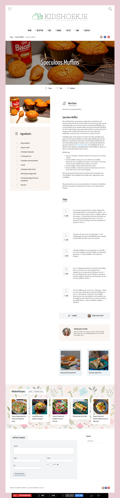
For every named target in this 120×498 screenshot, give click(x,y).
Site (14, 465)
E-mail (48, 458)
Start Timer (79, 495)
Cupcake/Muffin (19, 37)
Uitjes (69, 31)
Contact (87, 31)
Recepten (40, 31)
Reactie (15, 446)
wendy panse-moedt (98, 316)
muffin (30, 391)
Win (77, 31)
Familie (59, 31)
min (71, 495)
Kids (49, 31)
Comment (74, 316)
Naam (15, 458)
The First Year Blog (81, 145)
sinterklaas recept (38, 391)
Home (29, 31)
